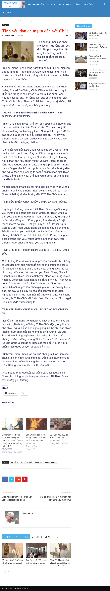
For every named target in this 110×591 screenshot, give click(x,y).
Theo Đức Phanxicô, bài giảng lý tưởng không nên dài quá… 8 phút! (60, 563)
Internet (38, 462)
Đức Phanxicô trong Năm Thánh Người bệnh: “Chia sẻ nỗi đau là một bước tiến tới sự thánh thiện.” (12, 440)
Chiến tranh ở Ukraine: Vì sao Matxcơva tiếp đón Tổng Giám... (98, 72)
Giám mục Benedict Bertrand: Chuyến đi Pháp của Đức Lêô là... (98, 58)
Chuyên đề (89, 4)
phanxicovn (9, 35)
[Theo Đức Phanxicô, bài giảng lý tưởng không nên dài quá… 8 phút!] (60, 550)
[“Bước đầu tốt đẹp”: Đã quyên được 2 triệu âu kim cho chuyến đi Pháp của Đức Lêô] (81, 47)
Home (4, 21)
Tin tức (49, 4)
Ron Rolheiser (64, 4)
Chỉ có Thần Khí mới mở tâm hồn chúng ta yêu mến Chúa (55, 498)
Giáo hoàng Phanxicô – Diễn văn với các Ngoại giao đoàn (17, 498)
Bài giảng (12, 21)
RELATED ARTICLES (16, 537)
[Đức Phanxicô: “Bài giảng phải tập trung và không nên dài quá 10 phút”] (36, 550)
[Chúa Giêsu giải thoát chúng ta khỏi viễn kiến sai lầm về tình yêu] (36, 424)
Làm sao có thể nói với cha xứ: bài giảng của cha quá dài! (12, 563)
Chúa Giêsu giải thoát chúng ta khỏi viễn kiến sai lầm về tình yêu (36, 437)
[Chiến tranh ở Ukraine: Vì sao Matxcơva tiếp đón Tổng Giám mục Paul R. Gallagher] (81, 73)
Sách (77, 4)
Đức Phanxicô (26, 462)
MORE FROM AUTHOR (44, 537)
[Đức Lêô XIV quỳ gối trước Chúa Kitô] (60, 424)
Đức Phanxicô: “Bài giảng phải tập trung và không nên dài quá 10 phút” (36, 563)
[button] (104, 4)
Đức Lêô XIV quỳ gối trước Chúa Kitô (59, 436)
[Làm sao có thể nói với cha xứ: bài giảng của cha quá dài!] (12, 550)
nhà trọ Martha (51, 462)
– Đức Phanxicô (35, 4)
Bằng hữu (7, 13)
